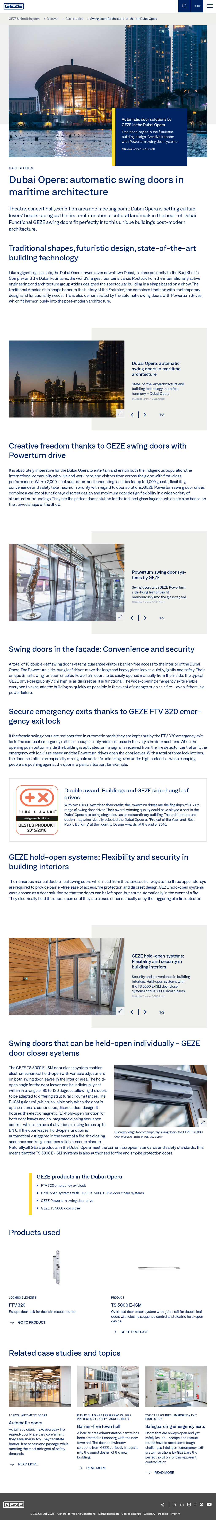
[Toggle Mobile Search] (184, 6)
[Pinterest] (201, 1504)
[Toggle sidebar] (197, 6)
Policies (163, 1513)
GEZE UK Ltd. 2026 (42, 1513)
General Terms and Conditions (76, 1513)
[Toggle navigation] (209, 6)
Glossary (149, 1513)
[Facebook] (195, 1504)
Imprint (175, 1513)
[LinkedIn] (182, 1504)
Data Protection (108, 1513)
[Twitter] (175, 1504)
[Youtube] (209, 1504)
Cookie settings (131, 1513)
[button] (132, 414)
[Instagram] (189, 1504)
